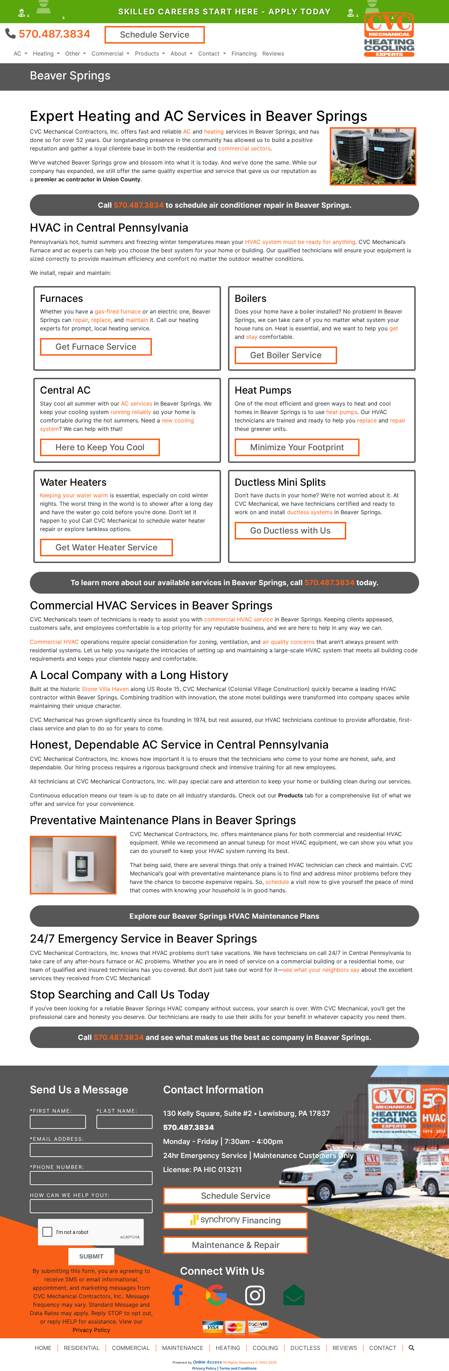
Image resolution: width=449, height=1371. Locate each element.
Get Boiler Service (286, 355)
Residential (82, 1347)
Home (43, 1347)
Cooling (265, 1347)
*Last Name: (117, 1111)
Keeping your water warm (74, 495)
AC (187, 131)
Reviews (273, 53)
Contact (382, 1347)
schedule (277, 881)
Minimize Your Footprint (297, 447)
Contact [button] (209, 53)
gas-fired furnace (118, 311)
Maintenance (182, 1347)
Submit (91, 1256)
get (393, 328)
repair (80, 319)
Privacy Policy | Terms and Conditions (224, 1368)
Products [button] (148, 53)
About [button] (179, 53)
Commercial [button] (108, 53)
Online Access (207, 1362)
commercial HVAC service (238, 619)
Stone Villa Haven (105, 688)
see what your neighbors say (321, 969)
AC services (136, 403)
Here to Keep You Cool (100, 447)
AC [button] (18, 53)
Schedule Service (154, 35)
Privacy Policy (91, 1329)
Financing (244, 53)
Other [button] (73, 53)
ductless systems (310, 512)
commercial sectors (244, 148)
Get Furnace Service (95, 347)
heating (214, 131)
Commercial (131, 1347)
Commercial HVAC (54, 641)
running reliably (130, 411)
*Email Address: (57, 1139)
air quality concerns (288, 641)
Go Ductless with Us (290, 530)
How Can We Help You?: (70, 1195)
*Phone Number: (57, 1167)
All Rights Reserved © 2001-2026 (250, 1362)
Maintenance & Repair (236, 1245)
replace (101, 319)
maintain (137, 319)
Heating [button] (44, 53)
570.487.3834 (55, 33)
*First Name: (51, 1111)
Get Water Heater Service (106, 547)
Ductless (305, 1347)
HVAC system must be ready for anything (300, 241)
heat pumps (341, 411)
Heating (228, 1347)
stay (251, 336)
